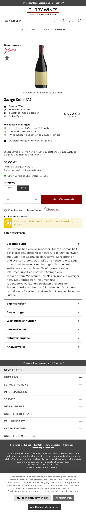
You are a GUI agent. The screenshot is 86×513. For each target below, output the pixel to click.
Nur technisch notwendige (33, 497)
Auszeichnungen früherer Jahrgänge (30, 140)
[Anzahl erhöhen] (36, 199)
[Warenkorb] (79, 20)
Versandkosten (60, 453)
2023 (23, 188)
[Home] (22, 29)
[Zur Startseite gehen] (43, 11)
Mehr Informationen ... (38, 480)
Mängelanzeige (52, 445)
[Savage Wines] (72, 114)
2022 (10, 188)
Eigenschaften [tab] (16, 303)
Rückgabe (68, 445)
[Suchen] (53, 20)
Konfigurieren (64, 497)
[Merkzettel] (62, 20)
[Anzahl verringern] (7, 199)
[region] (43, 65)
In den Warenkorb (62, 199)
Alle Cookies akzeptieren (44, 507)
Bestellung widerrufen (43, 448)
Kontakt (38, 445)
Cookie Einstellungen (21, 445)
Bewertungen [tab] (16, 312)
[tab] (43, 270)
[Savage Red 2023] (43, 65)
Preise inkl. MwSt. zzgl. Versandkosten (22, 170)
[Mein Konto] (71, 20)
